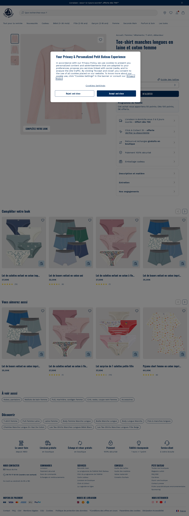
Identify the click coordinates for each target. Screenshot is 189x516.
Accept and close (116, 93)
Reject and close (73, 93)
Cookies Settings (95, 85)
